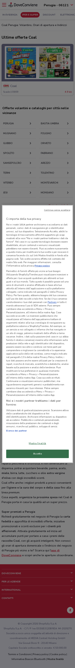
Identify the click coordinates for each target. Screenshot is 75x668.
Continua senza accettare (57, 210)
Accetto (37, 453)
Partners (52, 302)
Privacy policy (42, 265)
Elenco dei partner (16, 430)
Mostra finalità (37, 443)
